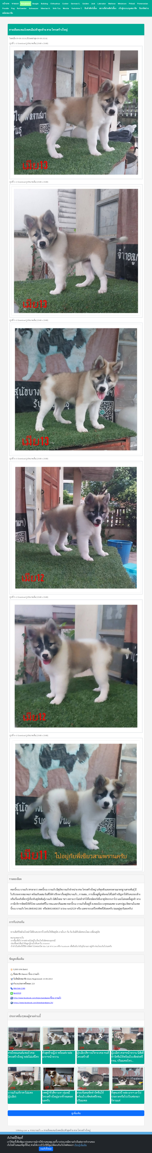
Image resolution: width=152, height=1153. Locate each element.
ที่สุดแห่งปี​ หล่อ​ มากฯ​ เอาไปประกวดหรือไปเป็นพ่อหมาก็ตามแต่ (126, 1096)
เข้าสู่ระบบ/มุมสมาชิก (128, 8)
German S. (75, 3)
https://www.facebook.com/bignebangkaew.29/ (33, 1002)
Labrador (101, 3)
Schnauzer (33, 8)
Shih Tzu (56, 8)
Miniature (122, 3)
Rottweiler (22, 8)
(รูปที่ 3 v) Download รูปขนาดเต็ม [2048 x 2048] (28, 320)
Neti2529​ (17, 993)
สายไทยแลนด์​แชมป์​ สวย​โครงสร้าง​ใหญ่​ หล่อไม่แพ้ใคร (23, 1054)
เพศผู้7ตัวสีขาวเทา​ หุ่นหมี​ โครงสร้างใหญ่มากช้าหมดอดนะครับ (57, 1096)
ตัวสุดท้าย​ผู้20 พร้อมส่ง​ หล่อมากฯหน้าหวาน (57, 1054)
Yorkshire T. (76, 8)
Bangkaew (25, 3)
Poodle (5, 8)
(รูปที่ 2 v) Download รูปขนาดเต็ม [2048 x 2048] (28, 182)
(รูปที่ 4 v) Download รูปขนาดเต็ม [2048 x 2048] (28, 458)
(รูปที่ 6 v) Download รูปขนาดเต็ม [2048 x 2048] (28, 735)
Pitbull (132, 3)
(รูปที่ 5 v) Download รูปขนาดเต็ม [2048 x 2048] (28, 597)
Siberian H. (45, 8)
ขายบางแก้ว (35, 1130)
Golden (85, 3)
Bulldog (44, 3)
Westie (66, 8)
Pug (13, 8)
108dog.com (21, 1130)
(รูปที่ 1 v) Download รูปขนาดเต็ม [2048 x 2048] (28, 43)
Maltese (112, 3)
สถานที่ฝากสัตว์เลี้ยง (107, 8)
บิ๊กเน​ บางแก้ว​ (33, 974)
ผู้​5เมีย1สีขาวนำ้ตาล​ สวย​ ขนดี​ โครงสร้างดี (93, 1054)
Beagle (35, 3)
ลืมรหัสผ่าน (144, 8)
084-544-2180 (19, 988)
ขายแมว (15, 3)
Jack (93, 3)
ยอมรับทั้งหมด (46, 1149)
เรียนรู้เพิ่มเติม (80, 1145)
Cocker (65, 3)
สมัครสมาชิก (7, 13)
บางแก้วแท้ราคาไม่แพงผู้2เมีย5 (20, 1094)
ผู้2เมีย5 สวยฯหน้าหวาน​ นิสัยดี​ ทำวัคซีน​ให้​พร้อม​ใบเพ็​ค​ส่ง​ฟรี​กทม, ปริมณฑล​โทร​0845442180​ (127, 1057)
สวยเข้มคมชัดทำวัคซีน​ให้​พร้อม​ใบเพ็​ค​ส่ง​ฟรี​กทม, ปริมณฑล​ (90, 1096)
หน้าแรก (5, 3)
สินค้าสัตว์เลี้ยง (91, 8)
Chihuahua (55, 3)
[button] (76, 1113)
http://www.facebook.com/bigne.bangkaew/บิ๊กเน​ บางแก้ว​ (37, 998)
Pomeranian (142, 3)
